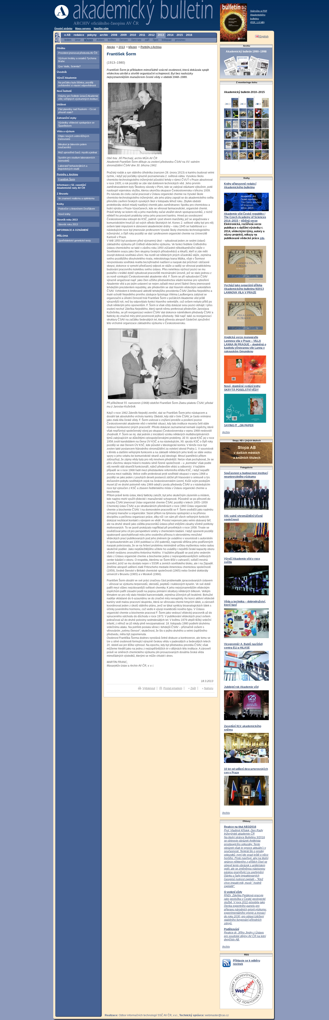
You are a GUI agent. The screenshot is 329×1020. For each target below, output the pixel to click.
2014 (170, 35)
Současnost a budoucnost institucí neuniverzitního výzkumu (246, 475)
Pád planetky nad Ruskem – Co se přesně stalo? (77, 110)
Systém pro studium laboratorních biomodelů (76, 159)
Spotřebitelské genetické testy (74, 240)
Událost (61, 104)
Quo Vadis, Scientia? (69, 66)
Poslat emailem (172, 688)
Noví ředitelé (64, 91)
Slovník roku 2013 (67, 219)
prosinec (180, 39)
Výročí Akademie (67, 77)
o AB (67, 35)
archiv (104, 35)
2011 (142, 35)
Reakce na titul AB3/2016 (240, 826)
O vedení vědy (233, 892)
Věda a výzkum (66, 131)
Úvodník (62, 72)
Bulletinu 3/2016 (246, 858)
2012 (151, 35)
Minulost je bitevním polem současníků (72, 146)
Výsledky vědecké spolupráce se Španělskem (76, 124)
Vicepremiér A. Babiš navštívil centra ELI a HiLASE (243, 646)
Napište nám (101, 28)
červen (124, 39)
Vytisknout (149, 688)
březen (88, 39)
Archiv (226, 432)
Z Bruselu (62, 193)
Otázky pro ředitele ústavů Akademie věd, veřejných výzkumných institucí (78, 97)
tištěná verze (249, 220)
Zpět (193, 688)
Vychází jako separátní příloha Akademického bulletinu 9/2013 (244, 287)
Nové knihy (64, 214)
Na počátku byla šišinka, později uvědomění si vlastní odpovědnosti (77, 84)
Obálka (61, 48)
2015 (180, 35)
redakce (79, 35)
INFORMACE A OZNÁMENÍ (72, 230)
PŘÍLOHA (62, 235)
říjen (155, 39)
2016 (189, 35)
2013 (161, 35)
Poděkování (231, 929)
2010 (133, 35)
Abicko (111, 47)
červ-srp (136, 39)
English (264, 36)
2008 (114, 35)
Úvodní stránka (63, 28)
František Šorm (66, 179)
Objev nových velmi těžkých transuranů (73, 137)
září (147, 39)
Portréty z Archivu (67, 174)
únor (78, 39)
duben (100, 39)
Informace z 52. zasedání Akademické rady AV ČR (71, 186)
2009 (123, 35)
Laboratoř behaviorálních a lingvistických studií (72, 167)
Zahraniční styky (66, 118)
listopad (166, 39)
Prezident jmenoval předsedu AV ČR (77, 53)
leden (67, 39)
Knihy (60, 204)
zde (262, 238)
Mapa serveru (83, 28)
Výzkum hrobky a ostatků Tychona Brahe (77, 60)
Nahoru (208, 688)
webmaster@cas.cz (217, 1015)
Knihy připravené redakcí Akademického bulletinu (240, 185)
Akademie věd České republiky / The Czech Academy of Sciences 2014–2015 (245, 217)
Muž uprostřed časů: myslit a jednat (77, 152)
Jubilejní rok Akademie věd (241, 687)
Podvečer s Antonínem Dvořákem (76, 208)
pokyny (92, 35)
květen (112, 39)
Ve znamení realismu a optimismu (76, 198)
